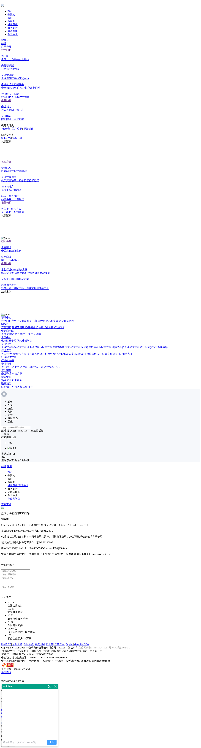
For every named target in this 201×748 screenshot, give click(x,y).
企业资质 (6, 373)
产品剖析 (6, 327)
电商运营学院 (8, 340)
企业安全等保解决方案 (13, 347)
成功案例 (13, 24)
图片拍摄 (17, 128)
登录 (3, 43)
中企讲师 (36, 334)
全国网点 (17, 386)
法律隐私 (49, 367)
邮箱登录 (59, 644)
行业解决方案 (8, 357)
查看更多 (6, 504)
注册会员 (6, 46)
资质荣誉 (6, 370)
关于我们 (6, 367)
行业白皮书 (7, 360)
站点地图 (40, 644)
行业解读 (59, 327)
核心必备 (6, 161)
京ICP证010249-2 (121, 647)
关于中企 (13, 34)
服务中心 (32, 321)
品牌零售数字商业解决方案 (96, 347)
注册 (9, 466)
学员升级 (25, 334)
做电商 (11, 21)
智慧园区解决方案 (37, 353)
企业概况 (6, 363)
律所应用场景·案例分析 (25, 327)
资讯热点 (23, 485)
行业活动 (17, 380)
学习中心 (6, 337)
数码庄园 (38, 367)
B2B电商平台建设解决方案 (89, 353)
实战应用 (6, 324)
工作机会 (28, 386)
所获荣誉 (17, 373)
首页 (10, 11)
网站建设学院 (24, 340)
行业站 (49, 644)
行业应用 (6, 350)
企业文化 (17, 367)
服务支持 (13, 27)
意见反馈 (17, 644)
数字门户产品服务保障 (13, 321)
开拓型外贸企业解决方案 (125, 347)
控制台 (5, 40)
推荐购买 (6, 100)
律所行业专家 (46, 327)
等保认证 (17, 138)
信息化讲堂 (52, 321)
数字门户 (6, 50)
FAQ (57, 367)
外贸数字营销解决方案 (13, 353)
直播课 (5, 334)
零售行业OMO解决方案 (61, 353)
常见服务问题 (66, 321)
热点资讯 (6, 380)
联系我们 (6, 383)
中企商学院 (7, 330)
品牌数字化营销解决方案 (66, 347)
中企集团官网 (81, 644)
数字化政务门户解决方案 (119, 353)
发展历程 (28, 367)
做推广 (11, 17)
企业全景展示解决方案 (39, 347)
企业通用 (6, 344)
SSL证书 (6, 138)
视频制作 (28, 128)
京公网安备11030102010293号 (95, 647)
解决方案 (13, 31)
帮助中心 (6, 317)
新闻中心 (6, 377)
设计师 (41, 321)
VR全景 (5, 128)
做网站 (11, 14)
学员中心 (14, 334)
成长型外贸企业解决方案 (154, 347)
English (69, 644)
